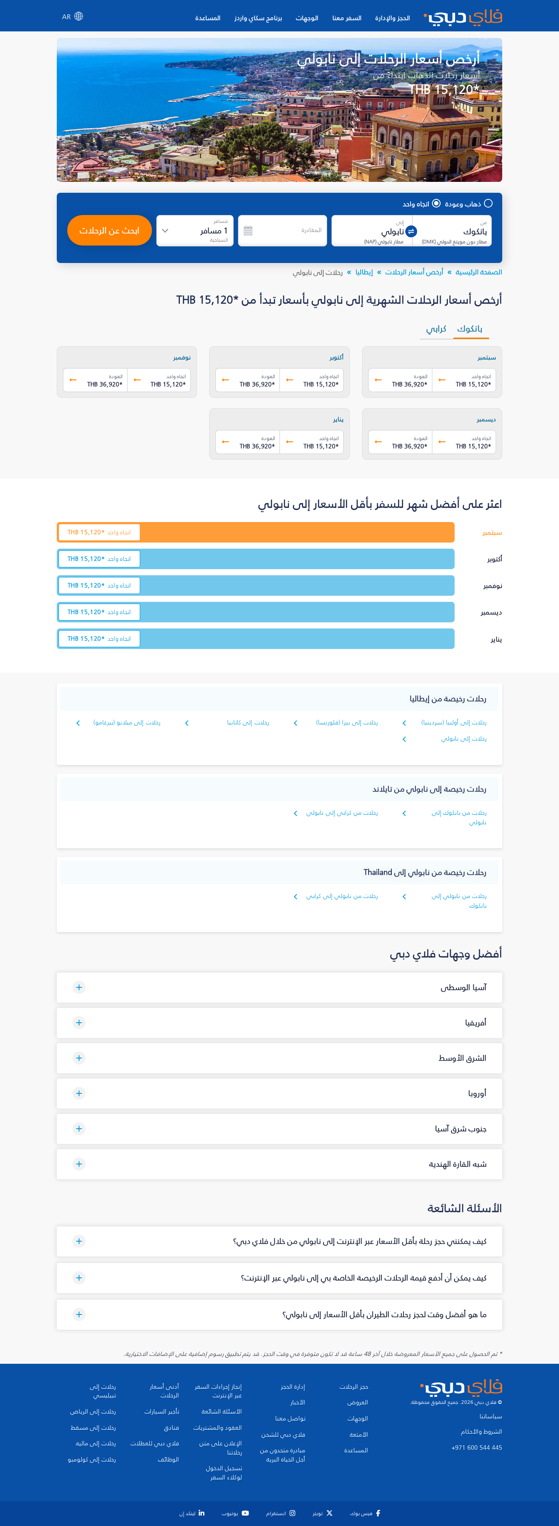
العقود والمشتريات (217, 1428)
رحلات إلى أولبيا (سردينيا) (454, 722)
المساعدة (208, 18)
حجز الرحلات (354, 1387)
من (483, 222)
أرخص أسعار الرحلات (414, 271)
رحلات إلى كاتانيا (248, 722)
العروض (358, 1402)
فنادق (171, 1428)
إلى (400, 222)
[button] (279, 988)
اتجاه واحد (416, 203)
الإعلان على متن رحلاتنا (221, 1448)
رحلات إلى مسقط (93, 1428)
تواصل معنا (290, 1418)
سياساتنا (491, 1416)
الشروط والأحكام (481, 1431)
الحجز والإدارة (393, 18)
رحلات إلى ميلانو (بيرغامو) (126, 722)
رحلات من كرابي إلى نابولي (342, 812)
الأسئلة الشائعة (222, 1411)
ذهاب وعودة (463, 203)
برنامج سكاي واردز (258, 18)
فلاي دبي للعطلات (155, 1443)
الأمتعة (359, 1434)
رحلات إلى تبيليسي (103, 1391)
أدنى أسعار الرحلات (164, 1391)
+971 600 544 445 (477, 1448)
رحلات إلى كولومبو (92, 1459)
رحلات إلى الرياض (93, 1411)
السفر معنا (347, 18)
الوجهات (307, 18)
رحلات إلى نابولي (464, 738)
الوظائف (168, 1459)
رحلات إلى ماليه (96, 1443)
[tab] (471, 328)
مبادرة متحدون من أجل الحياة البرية (282, 1455)
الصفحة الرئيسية (479, 271)
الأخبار (297, 1402)
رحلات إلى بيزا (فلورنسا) (347, 722)
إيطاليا (364, 271)
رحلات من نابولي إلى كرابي (342, 896)
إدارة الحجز (293, 1387)
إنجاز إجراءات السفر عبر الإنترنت (218, 1391)
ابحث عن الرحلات (109, 230)
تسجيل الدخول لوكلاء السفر (224, 1473)
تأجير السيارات (162, 1411)
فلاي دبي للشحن (283, 1434)
